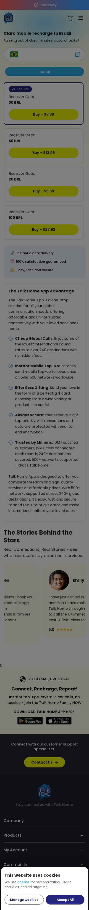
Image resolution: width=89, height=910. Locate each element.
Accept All (65, 899)
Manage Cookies (24, 899)
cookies (23, 882)
